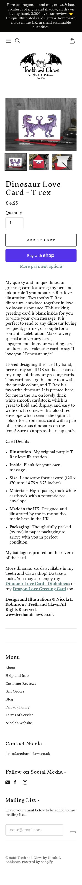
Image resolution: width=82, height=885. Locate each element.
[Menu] (8, 41)
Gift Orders (14, 691)
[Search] (17, 40)
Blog (9, 699)
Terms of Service (19, 715)
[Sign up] (73, 832)
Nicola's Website (18, 723)
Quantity (13, 212)
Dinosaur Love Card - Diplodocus (37, 583)
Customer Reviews (20, 684)
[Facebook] (15, 783)
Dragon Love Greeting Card (39, 589)
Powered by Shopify (37, 862)
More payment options (41, 266)
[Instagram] (25, 783)
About (10, 668)
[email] (7, 783)
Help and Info (17, 676)
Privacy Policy (17, 707)
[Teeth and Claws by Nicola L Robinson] (41, 66)
